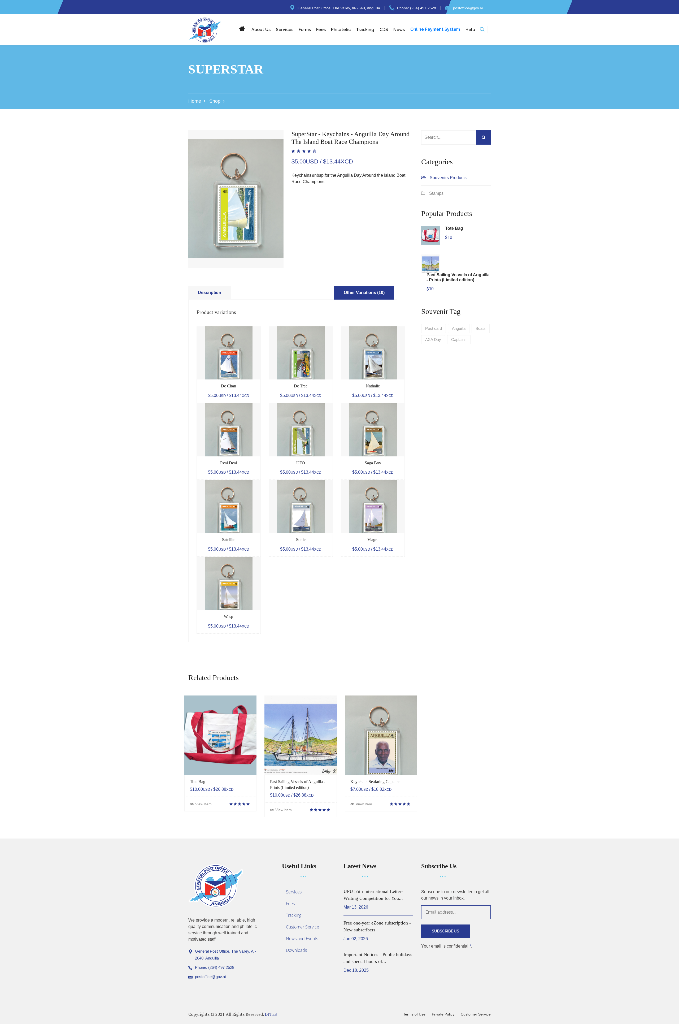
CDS (384, 29)
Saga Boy (373, 463)
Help (470, 29)
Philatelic (341, 29)
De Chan (228, 386)
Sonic (301, 539)
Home (194, 101)
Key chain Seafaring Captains (375, 781)
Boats (481, 328)
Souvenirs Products (448, 177)
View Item (203, 804)
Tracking (365, 29)
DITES (271, 1014)
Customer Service (302, 927)
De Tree (300, 386)
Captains (459, 339)
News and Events (302, 938)
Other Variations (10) (364, 292)
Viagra (372, 539)
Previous (180, 187)
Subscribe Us (445, 931)
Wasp (228, 616)
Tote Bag (197, 781)
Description (209, 292)
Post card (433, 328)
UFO (300, 463)
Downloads (296, 950)
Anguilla (458, 328)
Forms (305, 29)
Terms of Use (414, 1014)
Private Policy (443, 1014)
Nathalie (373, 386)
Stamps (436, 193)
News (399, 29)
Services (284, 29)
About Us (261, 29)
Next (291, 187)
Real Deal (228, 463)
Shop (214, 101)
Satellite (228, 539)
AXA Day (433, 339)
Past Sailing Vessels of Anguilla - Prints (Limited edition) (297, 784)
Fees (321, 29)
